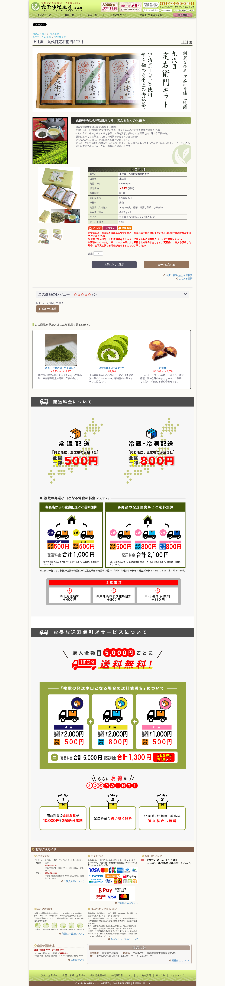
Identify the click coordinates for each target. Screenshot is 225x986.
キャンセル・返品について (124, 939)
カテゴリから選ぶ (42, 37)
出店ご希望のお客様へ (73, 975)
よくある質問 (185, 278)
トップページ (43, 15)
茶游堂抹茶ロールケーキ (111, 368)
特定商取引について (121, 975)
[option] (59, 195)
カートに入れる (166, 264)
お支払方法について (127, 902)
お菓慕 (162, 368)
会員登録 (183, 15)
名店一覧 (92, 15)
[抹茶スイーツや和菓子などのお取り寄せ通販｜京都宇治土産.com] (58, 6)
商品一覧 (69, 15)
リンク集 (160, 975)
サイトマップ (177, 975)
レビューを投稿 (47, 308)
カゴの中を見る (151, 10)
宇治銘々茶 (60, 37)
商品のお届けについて (73, 933)
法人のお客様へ (49, 975)
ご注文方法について (74, 881)
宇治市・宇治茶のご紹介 (152, 15)
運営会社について (181, 960)
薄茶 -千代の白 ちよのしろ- (60, 368)
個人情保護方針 (98, 975)
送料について (77, 959)
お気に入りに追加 (114, 264)
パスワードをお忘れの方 (184, 10)
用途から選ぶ (39, 34)
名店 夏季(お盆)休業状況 (179, 275)
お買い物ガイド (118, 15)
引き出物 (54, 34)
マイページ (166, 10)
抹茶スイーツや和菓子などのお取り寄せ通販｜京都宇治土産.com (119, 983)
